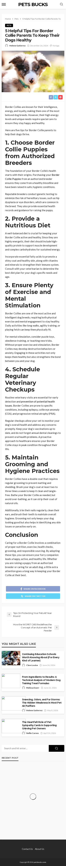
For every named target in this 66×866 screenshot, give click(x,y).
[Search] (61, 4)
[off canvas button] (4, 4)
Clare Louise (32, 665)
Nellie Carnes (32, 733)
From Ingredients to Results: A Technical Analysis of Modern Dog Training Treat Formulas (41, 680)
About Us (39, 849)
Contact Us (27, 849)
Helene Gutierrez (17, 45)
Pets (9, 25)
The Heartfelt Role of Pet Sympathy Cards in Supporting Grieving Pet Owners (39, 725)
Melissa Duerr (32, 687)
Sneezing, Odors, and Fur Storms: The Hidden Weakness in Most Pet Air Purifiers (41, 702)
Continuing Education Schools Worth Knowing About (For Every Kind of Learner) (40, 657)
